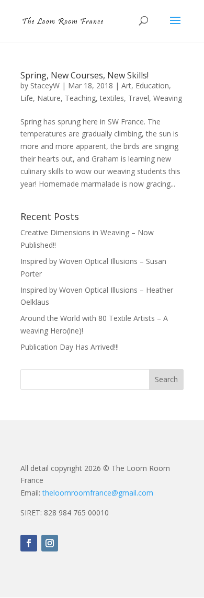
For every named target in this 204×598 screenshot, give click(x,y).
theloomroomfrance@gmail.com (97, 493)
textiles (112, 98)
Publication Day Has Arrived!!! (69, 347)
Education (152, 85)
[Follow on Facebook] (28, 543)
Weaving (167, 98)
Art (126, 85)
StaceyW (45, 85)
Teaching (80, 98)
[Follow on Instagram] (49, 543)
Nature (49, 98)
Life (26, 98)
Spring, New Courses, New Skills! (84, 75)
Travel (138, 98)
